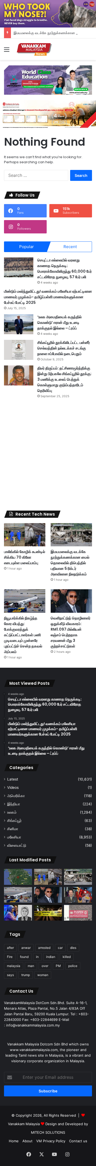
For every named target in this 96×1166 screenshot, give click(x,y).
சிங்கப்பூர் (14, 820)
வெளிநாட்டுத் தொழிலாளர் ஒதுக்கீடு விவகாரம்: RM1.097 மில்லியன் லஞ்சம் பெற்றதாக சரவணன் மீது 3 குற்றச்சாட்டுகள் (70, 632)
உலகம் (12, 812)
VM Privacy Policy (50, 1141)
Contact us (78, 1141)
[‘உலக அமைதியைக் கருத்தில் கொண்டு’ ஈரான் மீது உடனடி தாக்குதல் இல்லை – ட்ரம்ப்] (18, 324)
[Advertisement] (48, 455)
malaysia (13, 966)
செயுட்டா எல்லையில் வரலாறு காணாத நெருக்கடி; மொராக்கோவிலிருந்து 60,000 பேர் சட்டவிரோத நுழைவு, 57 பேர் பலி (64, 268)
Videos (13, 787)
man (31, 966)
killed (67, 957)
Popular (26, 246)
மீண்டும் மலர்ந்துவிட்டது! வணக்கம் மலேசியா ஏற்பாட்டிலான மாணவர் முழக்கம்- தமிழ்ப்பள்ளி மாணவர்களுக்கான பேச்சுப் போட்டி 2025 (48, 297)
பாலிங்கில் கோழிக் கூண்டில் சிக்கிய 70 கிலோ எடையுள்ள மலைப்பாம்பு (24, 557)
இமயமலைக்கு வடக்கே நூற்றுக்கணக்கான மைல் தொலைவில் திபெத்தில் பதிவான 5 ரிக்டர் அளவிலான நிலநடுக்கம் (70, 563)
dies (73, 948)
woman (42, 975)
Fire (10, 957)
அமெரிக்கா (16, 796)
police (72, 966)
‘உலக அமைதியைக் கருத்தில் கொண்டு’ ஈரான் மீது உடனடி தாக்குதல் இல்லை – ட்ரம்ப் (59, 322)
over (45, 966)
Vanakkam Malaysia (24, 1124)
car (60, 948)
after (10, 948)
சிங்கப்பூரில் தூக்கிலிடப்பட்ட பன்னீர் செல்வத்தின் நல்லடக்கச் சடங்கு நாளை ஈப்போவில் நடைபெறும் (63, 348)
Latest (12, 779)
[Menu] (6, 51)
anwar (26, 948)
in (37, 957)
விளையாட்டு (16, 845)
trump (25, 975)
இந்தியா (13, 804)
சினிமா (12, 829)
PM (58, 966)
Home (14, 1141)
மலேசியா (14, 837)
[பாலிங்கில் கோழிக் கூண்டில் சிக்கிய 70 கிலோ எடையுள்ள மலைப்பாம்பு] (24, 534)
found (24, 957)
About (27, 1141)
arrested (44, 948)
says (10, 975)
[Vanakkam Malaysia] (34, 49)
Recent (70, 246)
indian (50, 957)
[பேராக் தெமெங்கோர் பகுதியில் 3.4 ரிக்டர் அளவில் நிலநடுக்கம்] (18, 877)
